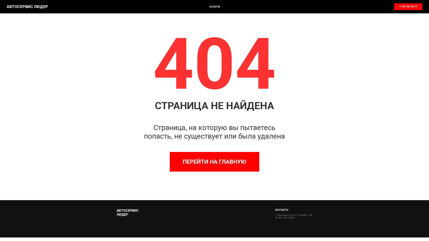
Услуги (214, 6)
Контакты (281, 210)
